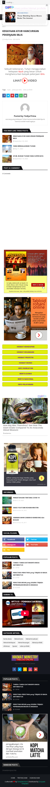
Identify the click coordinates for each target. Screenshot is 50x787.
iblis (42, 74)
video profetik (27, 90)
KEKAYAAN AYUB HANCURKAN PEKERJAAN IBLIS (28, 137)
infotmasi (6, 646)
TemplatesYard (22, 782)
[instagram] (13, 545)
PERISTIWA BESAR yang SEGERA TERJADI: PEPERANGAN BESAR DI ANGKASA (28, 583)
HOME (13, 778)
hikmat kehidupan (9, 643)
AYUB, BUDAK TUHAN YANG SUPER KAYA (28, 156)
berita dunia (7, 639)
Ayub (20, 71)
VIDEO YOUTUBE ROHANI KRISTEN (25, 508)
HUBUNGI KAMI (35, 778)
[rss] (13, 550)
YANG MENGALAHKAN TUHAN (24, 146)
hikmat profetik (37, 643)
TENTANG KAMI (22, 778)
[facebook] (13, 539)
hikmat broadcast (32, 639)
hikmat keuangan (23, 643)
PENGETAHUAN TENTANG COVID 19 (26, 498)
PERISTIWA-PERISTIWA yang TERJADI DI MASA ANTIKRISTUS (30, 574)
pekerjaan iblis (17, 90)
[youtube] (37, 545)
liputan (15, 646)
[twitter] (37, 539)
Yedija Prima (8, 39)
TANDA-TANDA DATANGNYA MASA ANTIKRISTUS (26, 564)
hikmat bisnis (18, 639)
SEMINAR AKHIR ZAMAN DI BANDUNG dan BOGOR (28, 519)
